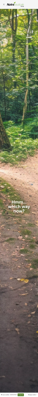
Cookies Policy (13, 394)
